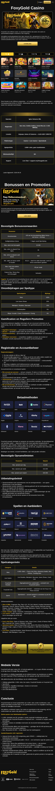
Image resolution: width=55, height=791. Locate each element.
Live (20, 54)
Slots (46, 54)
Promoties (50, 777)
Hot (6, 54)
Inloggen (50, 780)
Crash (33, 54)
